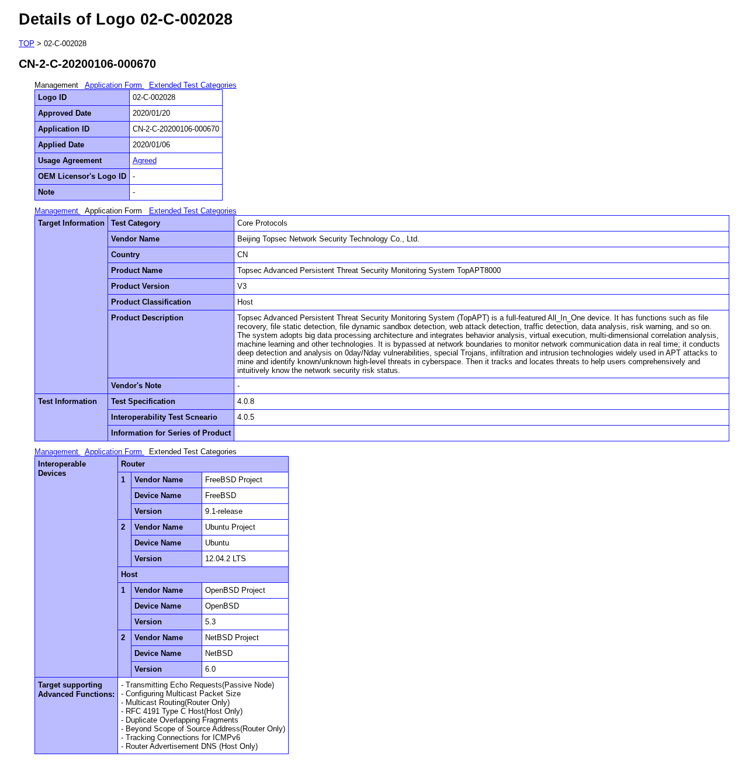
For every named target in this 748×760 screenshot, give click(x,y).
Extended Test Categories (193, 85)
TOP (26, 43)
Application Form (114, 85)
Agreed (145, 160)
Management (57, 210)
